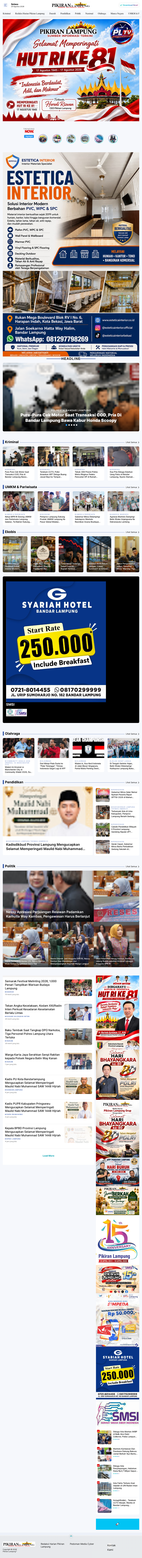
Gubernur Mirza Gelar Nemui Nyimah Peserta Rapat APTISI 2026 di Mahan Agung (124, 795)
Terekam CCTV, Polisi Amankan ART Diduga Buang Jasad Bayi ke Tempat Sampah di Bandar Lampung (53, 474)
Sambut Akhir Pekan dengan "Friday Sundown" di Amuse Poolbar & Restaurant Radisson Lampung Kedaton (98, 566)
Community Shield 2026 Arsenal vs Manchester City (17, 762)
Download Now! (130, 5)
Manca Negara (117, 13)
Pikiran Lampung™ (10, 1551)
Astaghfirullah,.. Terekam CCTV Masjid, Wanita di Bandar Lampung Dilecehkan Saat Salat (124, 1503)
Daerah (52, 13)
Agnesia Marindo (120, 514)
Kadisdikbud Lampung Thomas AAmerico (28, 841)
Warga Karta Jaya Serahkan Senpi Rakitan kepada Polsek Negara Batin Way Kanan (32, 1056)
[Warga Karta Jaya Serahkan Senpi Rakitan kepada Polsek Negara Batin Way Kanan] (78, 1061)
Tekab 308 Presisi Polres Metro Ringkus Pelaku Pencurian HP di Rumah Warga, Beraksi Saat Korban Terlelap (87, 474)
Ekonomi (45, 514)
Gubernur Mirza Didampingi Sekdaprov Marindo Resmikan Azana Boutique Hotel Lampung (87, 519)
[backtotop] (71, 1536)
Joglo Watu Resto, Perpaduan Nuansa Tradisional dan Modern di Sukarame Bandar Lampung (42, 566)
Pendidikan (65, 13)
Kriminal (7, 13)
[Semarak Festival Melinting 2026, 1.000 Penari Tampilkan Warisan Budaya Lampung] (78, 987)
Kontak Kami (109, 1546)
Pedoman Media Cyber (82, 1544)
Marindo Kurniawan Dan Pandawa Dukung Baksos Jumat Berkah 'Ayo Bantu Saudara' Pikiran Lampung (125, 1451)
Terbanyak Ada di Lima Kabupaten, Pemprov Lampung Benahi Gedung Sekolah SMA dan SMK (122, 814)
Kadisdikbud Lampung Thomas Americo (123, 808)
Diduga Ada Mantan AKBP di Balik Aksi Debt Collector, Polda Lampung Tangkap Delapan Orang (125, 1434)
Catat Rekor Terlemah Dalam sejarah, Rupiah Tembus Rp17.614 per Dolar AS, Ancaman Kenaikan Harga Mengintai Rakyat (71, 566)
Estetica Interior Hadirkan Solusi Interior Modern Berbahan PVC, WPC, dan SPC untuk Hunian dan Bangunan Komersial (15, 566)
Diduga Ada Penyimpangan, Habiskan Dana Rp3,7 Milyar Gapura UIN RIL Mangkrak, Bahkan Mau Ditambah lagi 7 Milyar (125, 1468)
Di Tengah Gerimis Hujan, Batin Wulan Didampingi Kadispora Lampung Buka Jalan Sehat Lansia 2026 (121, 766)
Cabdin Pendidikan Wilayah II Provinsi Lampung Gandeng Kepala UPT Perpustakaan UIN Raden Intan (123, 829)
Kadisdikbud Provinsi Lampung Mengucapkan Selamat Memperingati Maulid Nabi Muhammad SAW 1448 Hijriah (44, 847)
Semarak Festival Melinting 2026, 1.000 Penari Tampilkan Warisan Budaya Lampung (31, 985)
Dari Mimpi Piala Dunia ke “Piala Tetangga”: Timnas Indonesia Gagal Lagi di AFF (52, 766)
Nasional (89, 13)
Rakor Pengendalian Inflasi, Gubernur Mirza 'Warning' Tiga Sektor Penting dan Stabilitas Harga (126, 566)
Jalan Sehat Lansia (121, 761)
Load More (48, 1155)
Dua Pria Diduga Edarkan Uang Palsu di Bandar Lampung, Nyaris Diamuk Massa (121, 474)
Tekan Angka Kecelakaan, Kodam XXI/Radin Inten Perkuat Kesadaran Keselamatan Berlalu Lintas (33, 1009)
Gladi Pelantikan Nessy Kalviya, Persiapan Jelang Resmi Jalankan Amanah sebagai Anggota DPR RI (115, 961)
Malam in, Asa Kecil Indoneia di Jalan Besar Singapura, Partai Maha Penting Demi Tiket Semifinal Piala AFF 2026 (88, 766)
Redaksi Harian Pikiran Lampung (30, 13)
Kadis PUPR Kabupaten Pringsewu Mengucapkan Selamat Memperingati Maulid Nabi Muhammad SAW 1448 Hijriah (33, 1107)
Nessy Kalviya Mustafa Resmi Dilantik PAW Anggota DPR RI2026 (116, 955)
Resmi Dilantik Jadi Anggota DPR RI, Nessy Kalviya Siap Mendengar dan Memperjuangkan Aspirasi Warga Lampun (70, 961)
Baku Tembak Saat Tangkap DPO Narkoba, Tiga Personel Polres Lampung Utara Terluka (32, 1034)
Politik (78, 13)
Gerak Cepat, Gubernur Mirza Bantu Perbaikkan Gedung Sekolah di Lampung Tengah (122, 846)
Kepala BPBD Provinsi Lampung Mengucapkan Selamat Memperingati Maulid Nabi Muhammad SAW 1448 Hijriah (33, 1131)
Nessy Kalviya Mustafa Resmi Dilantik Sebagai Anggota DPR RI (70, 955)
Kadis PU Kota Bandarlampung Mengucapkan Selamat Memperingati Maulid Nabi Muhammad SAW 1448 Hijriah (33, 1083)
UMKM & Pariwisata (16, 514)
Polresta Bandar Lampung (71, 410)
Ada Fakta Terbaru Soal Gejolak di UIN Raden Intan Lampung (125, 1485)
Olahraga (102, 13)
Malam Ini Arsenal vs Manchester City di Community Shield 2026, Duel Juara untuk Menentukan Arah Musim (18, 769)
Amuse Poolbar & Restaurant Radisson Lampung (98, 559)
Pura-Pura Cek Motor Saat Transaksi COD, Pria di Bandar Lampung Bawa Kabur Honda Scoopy (71, 417)
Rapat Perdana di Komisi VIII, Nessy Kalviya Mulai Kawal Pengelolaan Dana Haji (25, 962)
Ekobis (10, 561)
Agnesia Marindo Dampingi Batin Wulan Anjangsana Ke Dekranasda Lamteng (122, 519)
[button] (66, 425)
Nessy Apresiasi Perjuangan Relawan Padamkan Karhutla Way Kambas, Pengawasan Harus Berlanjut (48, 914)
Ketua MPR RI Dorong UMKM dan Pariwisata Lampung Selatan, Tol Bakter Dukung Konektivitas (18, 519)
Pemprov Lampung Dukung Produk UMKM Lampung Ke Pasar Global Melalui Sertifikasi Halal (52, 519)
